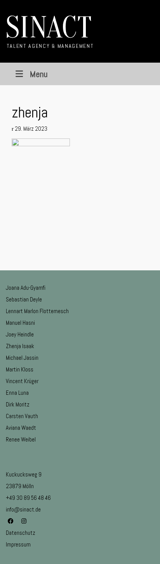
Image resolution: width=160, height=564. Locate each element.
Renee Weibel (21, 439)
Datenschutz (20, 532)
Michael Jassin (22, 357)
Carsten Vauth (22, 416)
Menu (38, 73)
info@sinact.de (23, 509)
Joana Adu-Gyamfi (25, 287)
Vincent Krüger (22, 381)
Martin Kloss (19, 369)
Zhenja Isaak (20, 346)
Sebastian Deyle (24, 299)
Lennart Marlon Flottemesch (37, 311)
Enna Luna (17, 392)
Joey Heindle (20, 334)
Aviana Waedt (21, 427)
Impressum (18, 544)
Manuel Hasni (20, 322)
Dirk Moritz (18, 404)
